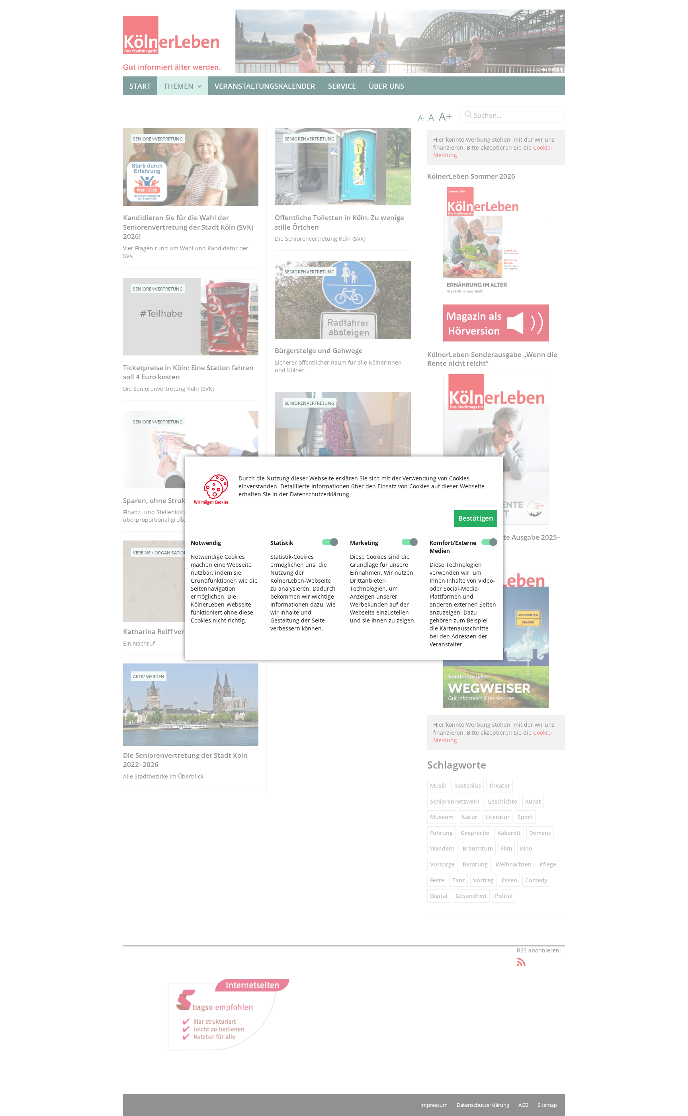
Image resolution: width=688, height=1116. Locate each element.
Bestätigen (475, 518)
